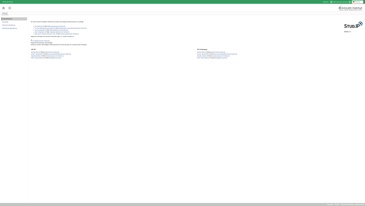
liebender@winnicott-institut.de (59, 30)
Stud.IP (337, 204)
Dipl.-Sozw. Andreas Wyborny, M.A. (45, 34)
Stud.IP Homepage (350, 7)
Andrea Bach (35, 52)
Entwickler (5, 22)
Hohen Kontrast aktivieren (340, 2)
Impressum (330, 204)
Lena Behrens (38, 26)
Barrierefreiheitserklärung (9, 28)
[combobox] (357, 2)
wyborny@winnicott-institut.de (70, 34)
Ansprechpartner (7, 19)
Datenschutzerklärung (8, 25)
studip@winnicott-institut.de (41, 41)
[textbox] (357, 2)
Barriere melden (359, 204)
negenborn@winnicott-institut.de (59, 32)
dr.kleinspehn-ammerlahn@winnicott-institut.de (72, 28)
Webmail (325, 2)
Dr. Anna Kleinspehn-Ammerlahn (44, 28)
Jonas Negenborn (40, 32)
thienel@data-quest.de (54, 58)
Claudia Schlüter (35, 56)
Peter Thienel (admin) (37, 58)
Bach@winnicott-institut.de (51, 52)
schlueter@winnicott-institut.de (54, 56)
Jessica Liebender (40, 30)
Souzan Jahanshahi (36, 54)
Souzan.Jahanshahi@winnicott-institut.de (59, 54)
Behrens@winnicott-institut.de (56, 26)
